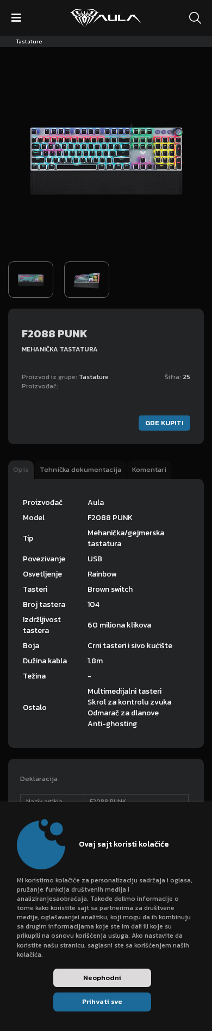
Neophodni (102, 977)
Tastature (29, 41)
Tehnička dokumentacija (80, 469)
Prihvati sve (102, 1001)
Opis (21, 469)
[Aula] (105, 18)
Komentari (149, 469)
